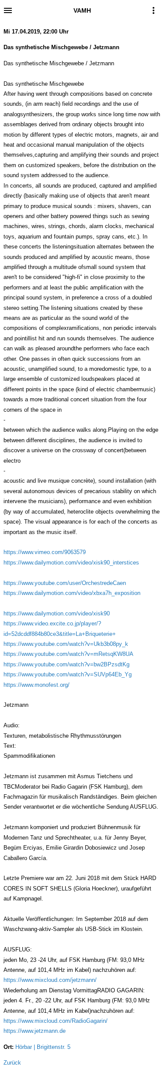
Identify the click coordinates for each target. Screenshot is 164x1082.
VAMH (82, 10)
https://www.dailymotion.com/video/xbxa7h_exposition (71, 593)
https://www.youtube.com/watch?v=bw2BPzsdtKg (66, 664)
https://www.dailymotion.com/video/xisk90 (56, 613)
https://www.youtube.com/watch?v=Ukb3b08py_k (65, 644)
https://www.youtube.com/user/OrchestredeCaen (64, 583)
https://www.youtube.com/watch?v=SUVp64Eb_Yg (67, 674)
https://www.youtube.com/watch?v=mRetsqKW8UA (68, 654)
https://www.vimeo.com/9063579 (44, 552)
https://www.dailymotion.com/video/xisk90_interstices (71, 562)
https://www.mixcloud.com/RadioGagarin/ (55, 1021)
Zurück (12, 1062)
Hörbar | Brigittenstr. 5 (42, 1047)
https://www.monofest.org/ (36, 685)
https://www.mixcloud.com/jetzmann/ (50, 980)
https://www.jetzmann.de (34, 1031)
